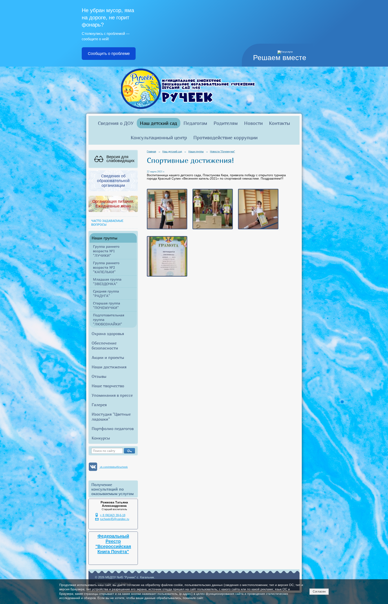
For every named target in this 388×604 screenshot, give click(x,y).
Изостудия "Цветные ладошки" (111, 416)
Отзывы (99, 376)
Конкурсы (101, 437)
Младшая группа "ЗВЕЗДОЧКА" (107, 281)
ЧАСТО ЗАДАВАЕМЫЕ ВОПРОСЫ (107, 222)
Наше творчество (108, 385)
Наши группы (104, 237)
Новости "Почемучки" (222, 151)
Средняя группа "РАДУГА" (106, 293)
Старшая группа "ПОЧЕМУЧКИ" (106, 305)
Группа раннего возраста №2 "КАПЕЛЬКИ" (106, 267)
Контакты (279, 123)
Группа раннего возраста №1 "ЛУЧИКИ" (106, 251)
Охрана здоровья (108, 333)
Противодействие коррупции (225, 137)
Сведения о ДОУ (116, 123)
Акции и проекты (108, 357)
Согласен (319, 591)
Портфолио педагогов (113, 428)
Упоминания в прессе (112, 395)
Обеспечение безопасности (105, 345)
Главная (151, 151)
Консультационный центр (159, 137)
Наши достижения (109, 366)
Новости (253, 123)
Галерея (99, 404)
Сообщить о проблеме (109, 53)
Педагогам (195, 123)
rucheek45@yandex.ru (114, 519)
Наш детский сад (158, 123)
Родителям (226, 123)
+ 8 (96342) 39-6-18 (112, 515)
